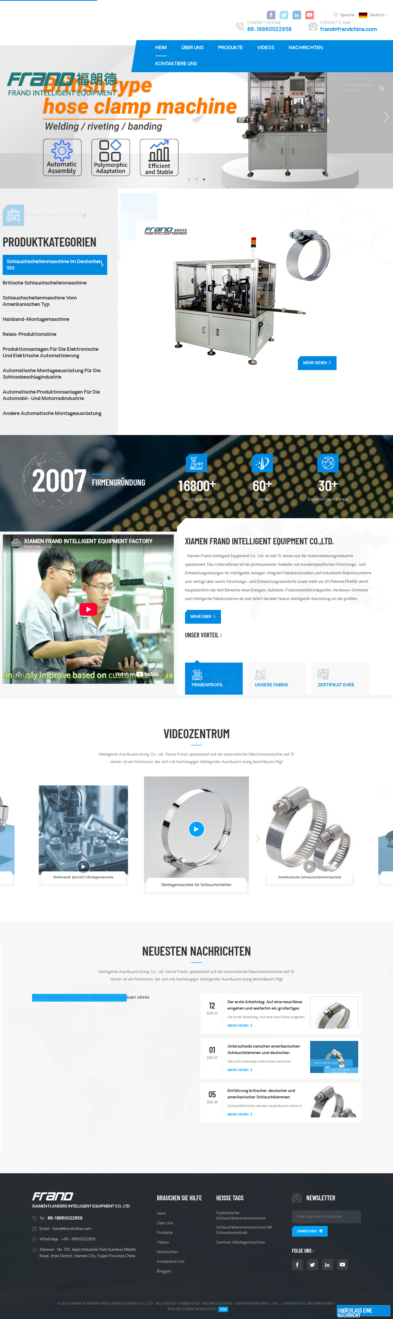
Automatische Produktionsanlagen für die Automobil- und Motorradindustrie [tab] (51, 395)
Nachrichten (306, 48)
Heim (161, 48)
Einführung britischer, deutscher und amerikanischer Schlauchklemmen (261, 1094)
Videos (265, 48)
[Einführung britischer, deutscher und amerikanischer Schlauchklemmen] (334, 1111)
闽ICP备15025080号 (218, 1304)
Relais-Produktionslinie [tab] (29, 334)
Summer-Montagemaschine (240, 1242)
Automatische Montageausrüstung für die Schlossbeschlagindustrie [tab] (52, 374)
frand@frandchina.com (348, 29)
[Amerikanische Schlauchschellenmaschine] (309, 830)
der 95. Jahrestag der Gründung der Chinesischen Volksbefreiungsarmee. (74, 1122)
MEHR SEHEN (315, 363)
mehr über (200, 617)
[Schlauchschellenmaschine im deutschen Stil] (265, 295)
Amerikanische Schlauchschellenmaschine (309, 877)
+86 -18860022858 (78, 1239)
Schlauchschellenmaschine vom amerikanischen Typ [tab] (40, 301)
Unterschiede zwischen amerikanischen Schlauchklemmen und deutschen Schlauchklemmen (264, 1050)
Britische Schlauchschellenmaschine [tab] (45, 283)
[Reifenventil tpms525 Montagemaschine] (83, 830)
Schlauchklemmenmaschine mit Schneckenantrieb (244, 1230)
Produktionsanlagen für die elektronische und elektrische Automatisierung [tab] (50, 353)
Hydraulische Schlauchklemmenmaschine (240, 1216)
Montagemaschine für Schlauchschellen (196, 885)
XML (275, 1304)
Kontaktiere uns (176, 64)
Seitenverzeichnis (252, 1304)
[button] (189, 179)
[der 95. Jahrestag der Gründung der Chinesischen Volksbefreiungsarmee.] (111, 1073)
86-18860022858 (269, 29)
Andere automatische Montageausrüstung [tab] (52, 413)
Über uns (192, 48)
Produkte (230, 48)
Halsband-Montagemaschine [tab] (36, 319)
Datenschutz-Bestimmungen (308, 1304)
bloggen (164, 1271)
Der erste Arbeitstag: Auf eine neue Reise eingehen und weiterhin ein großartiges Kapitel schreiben (265, 1006)
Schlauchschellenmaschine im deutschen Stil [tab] (54, 265)
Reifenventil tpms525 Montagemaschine (83, 877)
